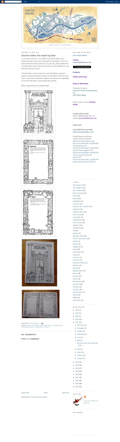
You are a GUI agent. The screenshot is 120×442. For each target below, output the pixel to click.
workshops (76, 300)
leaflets (75, 241)
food (74, 230)
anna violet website (80, 55)
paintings (76, 265)
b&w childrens (33, 325)
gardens (75, 233)
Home (46, 393)
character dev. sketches (81, 206)
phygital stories (78, 271)
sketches (76, 289)
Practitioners (77, 281)
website (75, 295)
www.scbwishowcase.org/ (85, 141)
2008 (77, 387)
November (81, 328)
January (80, 358)
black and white (46, 325)
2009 (77, 383)
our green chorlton (79, 263)
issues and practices (80, 238)
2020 (77, 313)
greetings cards (78, 236)
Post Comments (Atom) (39, 397)
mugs (75, 255)
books (75, 196)
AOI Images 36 (78, 188)
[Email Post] (42, 323)
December (81, 325)
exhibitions (76, 228)
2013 (77, 371)
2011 (77, 377)
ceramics (76, 204)
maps (75, 249)
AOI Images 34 (78, 185)
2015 (77, 365)
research (76, 287)
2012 (77, 374)
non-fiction (76, 260)
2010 (77, 380)
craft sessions (77, 222)
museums (76, 257)
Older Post (65, 393)
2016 (77, 362)
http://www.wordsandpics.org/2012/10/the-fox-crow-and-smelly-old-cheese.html (86, 155)
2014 (77, 368)
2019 (77, 316)
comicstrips (77, 217)
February (80, 355)
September (81, 334)
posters (75, 279)
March (79, 352)
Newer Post (25, 393)
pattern (75, 268)
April (79, 349)
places (46, 327)
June (79, 337)
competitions (77, 220)
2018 (77, 319)
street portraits (78, 292)
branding (76, 198)
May (79, 340)
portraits (75, 276)
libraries (39, 327)
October (80, 331)
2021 (77, 310)
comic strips (77, 214)
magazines (76, 247)
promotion (76, 284)
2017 (77, 322)
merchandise (77, 252)
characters (58, 325)
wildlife (75, 297)
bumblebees (77, 201)
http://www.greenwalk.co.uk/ (83, 132)
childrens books (28, 327)
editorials (76, 225)
